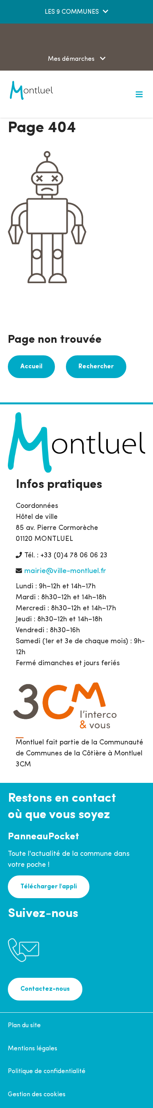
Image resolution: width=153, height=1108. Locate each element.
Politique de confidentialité (47, 1071)
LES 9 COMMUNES (72, 12)
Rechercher (96, 367)
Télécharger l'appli (48, 887)
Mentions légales (32, 1049)
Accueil (31, 367)
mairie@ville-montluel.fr (65, 571)
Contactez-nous (45, 989)
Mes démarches (72, 59)
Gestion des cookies (37, 1095)
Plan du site (24, 1025)
